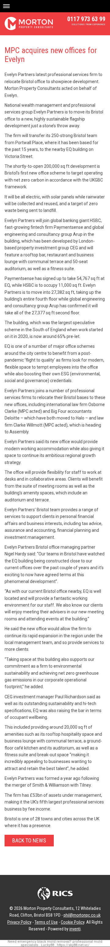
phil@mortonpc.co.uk (82, 915)
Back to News (29, 840)
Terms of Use (46, 922)
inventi (75, 928)
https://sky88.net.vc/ (73, 945)
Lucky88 (47, 945)
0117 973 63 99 (86, 19)
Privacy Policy (19, 922)
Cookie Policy (72, 922)
